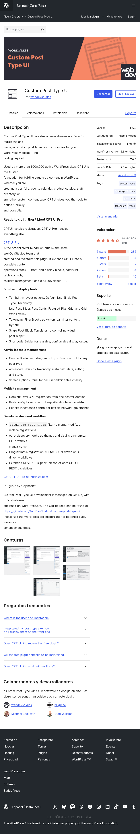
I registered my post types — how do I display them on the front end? (28, 630)
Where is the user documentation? (26, 618)
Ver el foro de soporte (112, 327)
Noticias (9, 746)
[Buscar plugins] (42, 29)
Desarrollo (82, 113)
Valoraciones (35, 113)
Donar (110, 753)
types (132, 206)
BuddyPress (12, 790)
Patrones (44, 759)
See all (132, 284)
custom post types (125, 191)
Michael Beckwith (23, 714)
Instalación (59, 113)
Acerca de (10, 740)
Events (110, 746)
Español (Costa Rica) (26, 807)
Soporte (130, 113)
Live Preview (126, 93)
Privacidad (11, 759)
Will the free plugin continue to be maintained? (34, 655)
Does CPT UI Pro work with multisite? (29, 666)
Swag (111, 759)
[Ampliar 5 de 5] (85, 569)
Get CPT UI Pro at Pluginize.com (26, 477)
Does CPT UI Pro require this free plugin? (31, 643)
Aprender (78, 740)
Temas (42, 746)
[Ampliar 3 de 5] (55, 583)
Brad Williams (63, 714)
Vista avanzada (107, 216)
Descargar (103, 93)
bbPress (9, 784)
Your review (104, 284)
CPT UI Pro (11, 242)
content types (127, 183)
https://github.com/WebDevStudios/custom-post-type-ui (42, 511)
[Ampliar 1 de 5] (25, 551)
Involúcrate (113, 740)
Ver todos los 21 (127, 175)
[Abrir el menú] (134, 5)
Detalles (12, 113)
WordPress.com (14, 771)
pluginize (60, 705)
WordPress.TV (81, 759)
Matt (7, 777)
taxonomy (120, 206)
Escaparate (45, 740)
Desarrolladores (82, 753)
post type (130, 198)
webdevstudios (40, 97)
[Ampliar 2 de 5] (55, 551)
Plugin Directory (13, 16)
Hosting (9, 753)
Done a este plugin (109, 361)
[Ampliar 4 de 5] (85, 551)
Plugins (42, 753)
